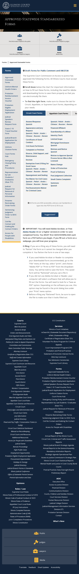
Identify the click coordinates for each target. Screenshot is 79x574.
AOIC (58, 478)
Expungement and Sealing (37, 175)
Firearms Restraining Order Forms (10, 203)
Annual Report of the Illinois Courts (58, 436)
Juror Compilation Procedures (20, 519)
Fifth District (20, 385)
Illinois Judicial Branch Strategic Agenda (59, 445)
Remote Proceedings (20, 447)
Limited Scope (56, 139)
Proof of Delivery (58, 172)
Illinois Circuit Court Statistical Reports (59, 460)
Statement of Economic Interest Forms (59, 354)
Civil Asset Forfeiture (35, 146)
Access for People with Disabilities (10, 235)
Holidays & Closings (20, 462)
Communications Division (59, 491)
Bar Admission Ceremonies (58, 360)
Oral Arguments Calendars (20, 391)
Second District (20, 376)
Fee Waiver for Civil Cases (36, 179)
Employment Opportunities (20, 453)
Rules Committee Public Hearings (20, 348)
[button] (75, 5)
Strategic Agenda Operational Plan (58, 454)
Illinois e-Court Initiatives (58, 329)
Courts (20, 320)
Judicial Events (20, 444)
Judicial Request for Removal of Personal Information (10, 191)
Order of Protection (59, 168)
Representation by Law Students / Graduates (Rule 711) (11, 177)
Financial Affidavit (58, 128)
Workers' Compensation (20, 388)
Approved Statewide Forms (9, 80)
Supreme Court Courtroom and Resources (20, 364)
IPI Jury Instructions (20, 507)
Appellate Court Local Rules (20, 400)
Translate (23, 567)
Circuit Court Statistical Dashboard (20, 428)
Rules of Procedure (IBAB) (20, 516)
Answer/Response (33, 121)
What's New (58, 521)
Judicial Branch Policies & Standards (20, 468)
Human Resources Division (58, 500)
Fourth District (20, 382)
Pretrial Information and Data (20, 477)
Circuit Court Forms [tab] (34, 113)
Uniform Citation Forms (11, 148)
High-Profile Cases (20, 450)
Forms (4, 62)
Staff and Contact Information (20, 357)
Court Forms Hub (10, 155)
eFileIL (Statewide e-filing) (59, 335)
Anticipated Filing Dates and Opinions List (20, 339)
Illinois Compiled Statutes (20, 510)
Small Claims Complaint (61, 179)
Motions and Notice (59, 149)
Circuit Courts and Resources (20, 434)
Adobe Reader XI (30, 232)
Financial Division (58, 488)
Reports (58, 433)
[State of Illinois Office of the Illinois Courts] (16, 5)
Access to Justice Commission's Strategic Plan (58, 457)
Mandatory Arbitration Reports (59, 451)
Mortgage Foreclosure (60, 143)
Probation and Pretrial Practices (58, 351)
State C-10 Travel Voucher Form (11, 131)
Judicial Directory (20, 419)
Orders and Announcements (20, 333)
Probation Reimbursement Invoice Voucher (11, 97)
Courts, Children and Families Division (58, 494)
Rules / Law (20, 489)
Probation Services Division (58, 512)
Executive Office (59, 482)
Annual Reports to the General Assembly (58, 448)
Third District (20, 379)
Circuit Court (20, 407)
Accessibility (55, 567)
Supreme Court (20, 324)
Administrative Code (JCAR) (20, 513)
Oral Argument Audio (20, 394)
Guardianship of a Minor (61, 132)
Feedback (32, 567)
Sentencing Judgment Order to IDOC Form (11, 213)
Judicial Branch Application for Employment (11, 140)
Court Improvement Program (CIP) (58, 348)
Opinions (20, 483)
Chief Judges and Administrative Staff (20, 410)
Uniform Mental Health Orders (11, 88)
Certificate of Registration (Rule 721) (20, 354)
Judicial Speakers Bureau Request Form (10, 120)
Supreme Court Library (20, 360)
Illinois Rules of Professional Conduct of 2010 (20, 495)
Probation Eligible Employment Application (10, 109)
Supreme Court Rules (20, 492)
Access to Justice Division (58, 485)
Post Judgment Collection (61, 175)
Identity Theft (57, 135)
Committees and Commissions (20, 345)
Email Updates (43, 567)
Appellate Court (20, 367)
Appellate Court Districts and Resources (20, 404)
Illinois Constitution (20, 523)
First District (20, 373)
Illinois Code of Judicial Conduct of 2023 (20, 498)
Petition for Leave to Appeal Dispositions (20, 342)
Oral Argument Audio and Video (20, 336)
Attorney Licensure (20, 351)
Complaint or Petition (35, 150)
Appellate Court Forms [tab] (58, 113)
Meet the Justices (20, 327)
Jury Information (20, 416)
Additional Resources (20, 437)
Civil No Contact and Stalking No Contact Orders (11, 225)
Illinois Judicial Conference (20, 471)
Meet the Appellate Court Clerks (20, 397)
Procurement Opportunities (20, 459)
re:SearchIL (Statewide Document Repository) (58, 332)
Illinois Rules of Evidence (20, 501)
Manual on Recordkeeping (20, 431)
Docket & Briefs (20, 330)
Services (58, 326)
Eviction (29, 160)
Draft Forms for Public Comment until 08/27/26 (47, 70)
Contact (59, 515)
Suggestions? (50, 214)
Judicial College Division (59, 503)
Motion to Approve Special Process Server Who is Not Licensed (62, 158)
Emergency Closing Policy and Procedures (10, 164)
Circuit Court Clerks (20, 413)
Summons (55, 183)
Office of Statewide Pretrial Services (20, 474)
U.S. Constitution (58, 320)
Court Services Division (59, 497)
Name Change (57, 164)
